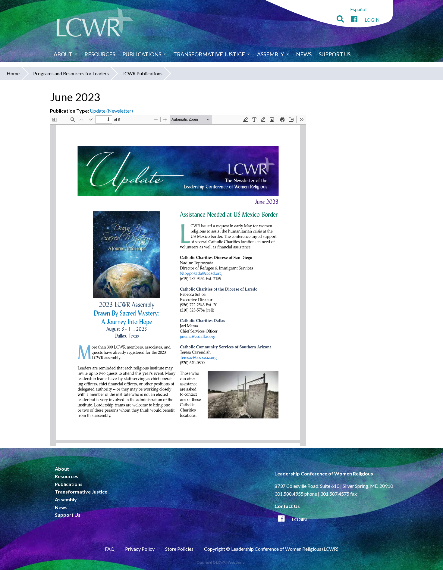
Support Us (334, 54)
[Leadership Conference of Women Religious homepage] (95, 23)
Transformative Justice (209, 54)
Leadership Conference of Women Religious (324, 473)
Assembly (270, 54)
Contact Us (287, 506)
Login (372, 20)
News (304, 54)
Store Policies (179, 549)
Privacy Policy (140, 549)
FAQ (110, 549)
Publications (141, 54)
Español (358, 9)
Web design (237, 562)
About (63, 54)
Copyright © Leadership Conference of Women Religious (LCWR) (271, 549)
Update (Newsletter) (111, 111)
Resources (99, 54)
